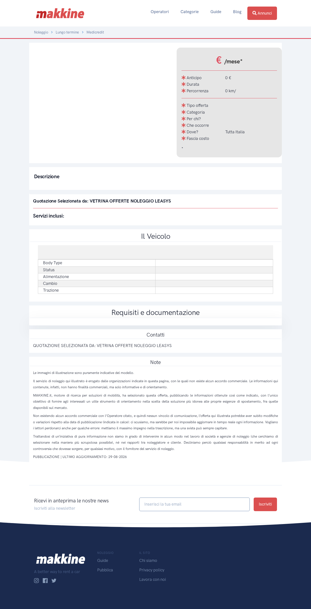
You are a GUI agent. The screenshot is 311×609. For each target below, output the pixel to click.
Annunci (264, 13)
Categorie (190, 11)
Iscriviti (265, 504)
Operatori (160, 11)
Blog (237, 11)
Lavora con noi (152, 579)
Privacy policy (151, 569)
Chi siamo (148, 560)
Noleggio (41, 32)
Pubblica (105, 569)
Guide (215, 11)
